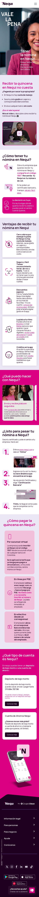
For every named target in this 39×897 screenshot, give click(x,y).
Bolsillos (19, 324)
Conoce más (12, 704)
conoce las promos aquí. (24, 306)
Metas (19, 326)
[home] (7, 4)
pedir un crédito (24, 335)
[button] (35, 3)
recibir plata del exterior (25, 333)
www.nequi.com (26, 449)
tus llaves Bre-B (13, 410)
